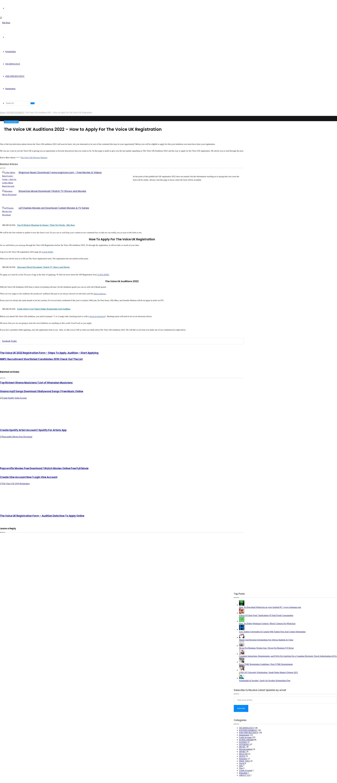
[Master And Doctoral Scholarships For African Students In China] (241, 637)
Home (2, 112)
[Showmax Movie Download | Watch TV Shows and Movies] (9, 195)
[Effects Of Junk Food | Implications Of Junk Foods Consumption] (241, 613)
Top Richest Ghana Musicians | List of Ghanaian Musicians (36, 382)
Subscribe (241, 708)
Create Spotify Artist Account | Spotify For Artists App (33, 430)
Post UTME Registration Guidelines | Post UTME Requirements (266, 664)
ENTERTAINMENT (15, 112)
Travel (241, 763)
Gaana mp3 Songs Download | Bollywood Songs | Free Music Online (41, 391)
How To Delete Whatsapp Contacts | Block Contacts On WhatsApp (267, 623)
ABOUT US (244, 775)
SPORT (242, 751)
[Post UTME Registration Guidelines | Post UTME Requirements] (241, 662)
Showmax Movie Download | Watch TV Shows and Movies (52, 191)
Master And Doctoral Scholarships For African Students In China (266, 640)
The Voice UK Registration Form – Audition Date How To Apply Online (42, 516)
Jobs (241, 766)
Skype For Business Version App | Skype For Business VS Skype (266, 648)
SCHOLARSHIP (246, 740)
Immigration (10, 89)
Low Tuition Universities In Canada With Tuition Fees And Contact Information (272, 632)
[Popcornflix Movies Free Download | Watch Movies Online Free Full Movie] (122, 450)
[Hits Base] (5, 23)
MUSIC (242, 747)
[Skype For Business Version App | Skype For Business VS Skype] (241, 646)
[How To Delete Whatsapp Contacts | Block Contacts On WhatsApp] (241, 621)
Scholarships (10, 51)
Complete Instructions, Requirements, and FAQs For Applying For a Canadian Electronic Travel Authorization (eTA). (288, 656)
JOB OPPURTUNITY (14, 76)
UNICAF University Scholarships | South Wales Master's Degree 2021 (268, 672)
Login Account (245, 737)
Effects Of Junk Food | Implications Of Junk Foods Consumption (266, 615)
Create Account (245, 770)
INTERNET (244, 744)
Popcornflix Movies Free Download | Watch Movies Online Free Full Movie (44, 468)
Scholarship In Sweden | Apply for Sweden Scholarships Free (264, 680)
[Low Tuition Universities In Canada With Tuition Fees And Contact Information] (241, 629)
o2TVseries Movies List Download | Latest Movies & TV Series (54, 208)
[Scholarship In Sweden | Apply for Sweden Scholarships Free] (241, 678)
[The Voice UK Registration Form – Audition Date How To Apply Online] (122, 496)
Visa (241, 768)
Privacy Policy (198, 596)
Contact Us (223, 596)
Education (243, 773)
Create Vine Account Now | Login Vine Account (28, 477)
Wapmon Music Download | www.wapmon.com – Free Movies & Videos (60, 172)
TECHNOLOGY (12, 64)
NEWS (242, 756)
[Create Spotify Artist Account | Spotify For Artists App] (122, 411)
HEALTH (243, 754)
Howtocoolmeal (245, 749)
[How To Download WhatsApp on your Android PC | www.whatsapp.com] (241, 605)
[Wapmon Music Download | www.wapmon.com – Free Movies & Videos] (9, 180)
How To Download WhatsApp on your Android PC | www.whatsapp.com (270, 607)
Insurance (243, 759)
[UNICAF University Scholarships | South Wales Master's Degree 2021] (241, 670)
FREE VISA (244, 761)
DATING (243, 742)
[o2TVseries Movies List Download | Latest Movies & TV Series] (9, 213)
